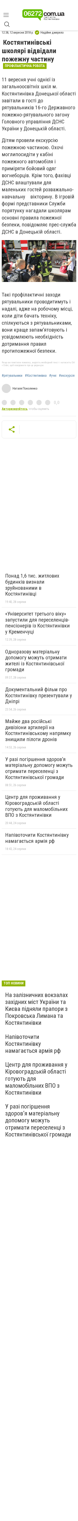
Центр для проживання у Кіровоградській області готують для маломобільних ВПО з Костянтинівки (36, 806)
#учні (52, 376)
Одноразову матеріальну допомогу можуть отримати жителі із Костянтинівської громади (36, 661)
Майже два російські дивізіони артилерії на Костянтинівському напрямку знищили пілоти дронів (38, 730)
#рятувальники (12, 376)
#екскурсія (67, 376)
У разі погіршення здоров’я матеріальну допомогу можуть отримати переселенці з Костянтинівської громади (39, 768)
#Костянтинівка (36, 376)
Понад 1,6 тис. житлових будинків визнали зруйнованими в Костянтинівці (32, 585)
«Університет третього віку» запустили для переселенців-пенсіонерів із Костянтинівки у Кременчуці (37, 623)
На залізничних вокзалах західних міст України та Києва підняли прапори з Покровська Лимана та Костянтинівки (36, 1009)
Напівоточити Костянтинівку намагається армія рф (37, 838)
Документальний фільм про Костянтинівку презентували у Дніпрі (38, 695)
